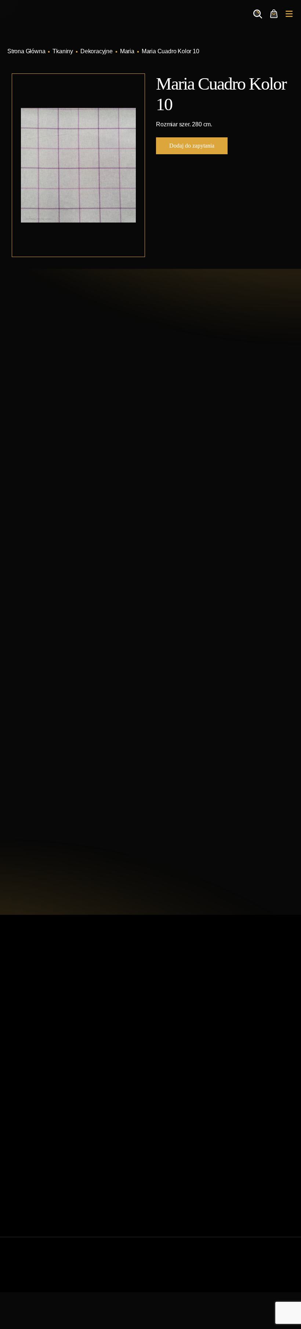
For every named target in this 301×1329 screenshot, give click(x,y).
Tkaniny (62, 51)
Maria (127, 51)
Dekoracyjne (96, 51)
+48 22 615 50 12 (56, 376)
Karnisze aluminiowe (34, 1107)
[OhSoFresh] (273, 1267)
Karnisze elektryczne (33, 1119)
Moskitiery (20, 1190)
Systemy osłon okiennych (187, 988)
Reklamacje (170, 1058)
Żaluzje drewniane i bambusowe (48, 1154)
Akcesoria (20, 1178)
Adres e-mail (31, 737)
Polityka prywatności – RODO (193, 1070)
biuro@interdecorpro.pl (65, 390)
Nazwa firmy (31, 702)
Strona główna (173, 976)
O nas (162, 1023)
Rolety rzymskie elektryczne (42, 1143)
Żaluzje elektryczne (32, 1166)
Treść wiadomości (38, 812)
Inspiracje (167, 999)
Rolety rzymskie (27, 1131)
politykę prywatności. (82, 862)
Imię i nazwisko (34, 661)
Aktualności (170, 1011)
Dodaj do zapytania (191, 145)
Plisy (13, 1201)
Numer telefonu (34, 777)
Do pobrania (170, 1046)
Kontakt (164, 1035)
